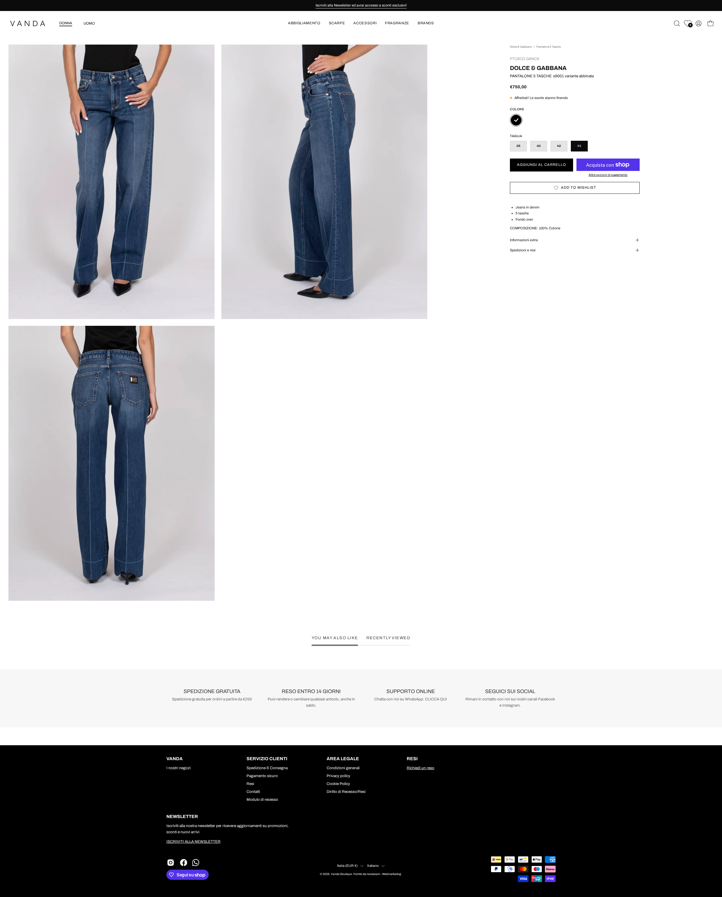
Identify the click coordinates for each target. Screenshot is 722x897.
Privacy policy (338, 776)
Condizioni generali (343, 768)
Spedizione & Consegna (267, 768)
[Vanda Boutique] (31, 23)
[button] (304, 23)
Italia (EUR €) (347, 865)
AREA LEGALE (343, 758)
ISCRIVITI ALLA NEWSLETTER (193, 841)
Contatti (253, 792)
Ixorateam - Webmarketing (384, 874)
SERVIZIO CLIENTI (266, 758)
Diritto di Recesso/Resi (346, 792)
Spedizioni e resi (523, 250)
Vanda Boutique (341, 874)
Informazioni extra (524, 240)
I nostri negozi (178, 768)
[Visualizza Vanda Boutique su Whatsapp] (196, 862)
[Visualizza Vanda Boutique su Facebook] (183, 862)
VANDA (174, 758)
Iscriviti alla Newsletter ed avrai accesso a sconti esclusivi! (361, 5)
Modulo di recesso (262, 799)
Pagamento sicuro (262, 776)
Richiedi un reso (420, 768)
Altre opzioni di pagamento (608, 175)
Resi (250, 784)
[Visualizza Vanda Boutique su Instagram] (170, 862)
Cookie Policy (338, 784)
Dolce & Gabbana (521, 46)
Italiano (373, 865)
